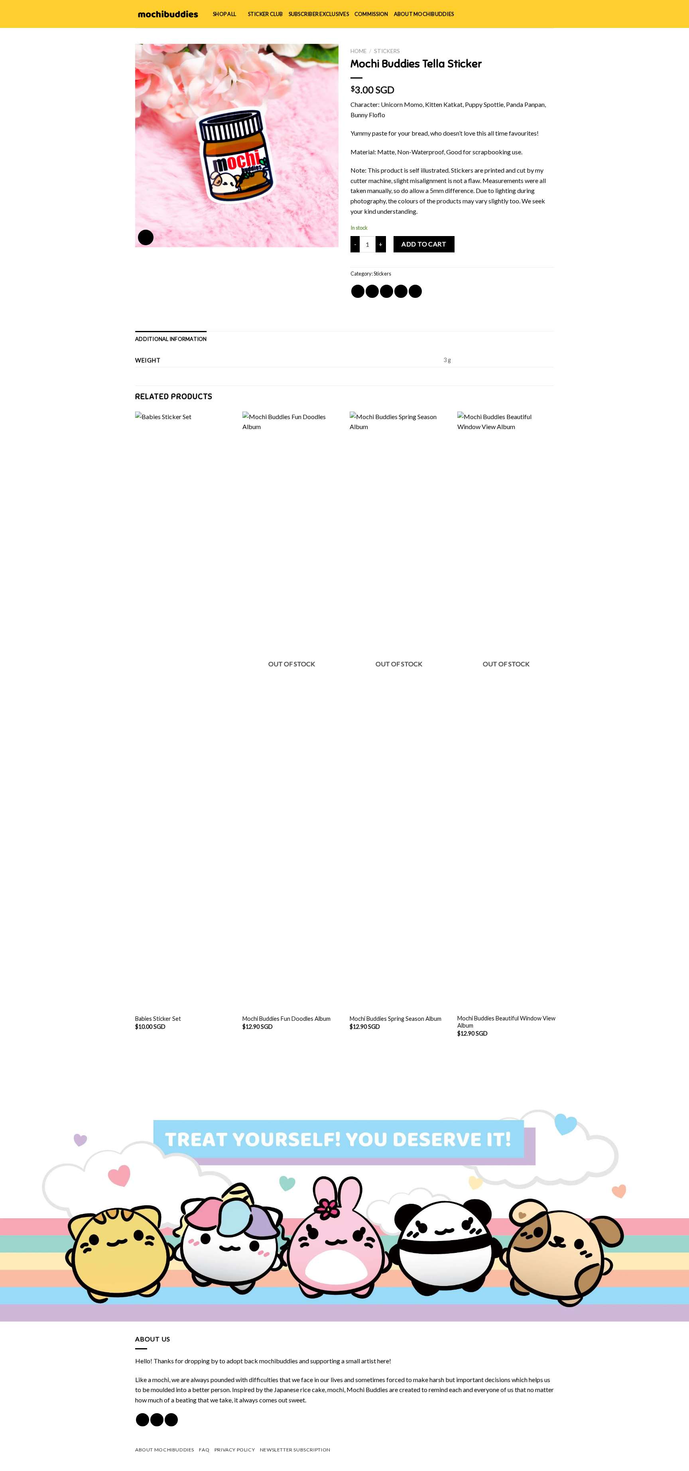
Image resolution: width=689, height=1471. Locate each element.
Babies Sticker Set (158, 1018)
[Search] (524, 14)
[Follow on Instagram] (156, 1419)
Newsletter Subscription (295, 1450)
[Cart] (550, 14)
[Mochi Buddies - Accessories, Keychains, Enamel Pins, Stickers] (168, 14)
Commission (371, 14)
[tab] (171, 339)
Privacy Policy (235, 1450)
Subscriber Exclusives (319, 14)
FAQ (204, 1450)
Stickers (387, 51)
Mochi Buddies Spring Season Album (395, 1018)
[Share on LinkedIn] (415, 291)
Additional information (171, 339)
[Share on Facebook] (357, 291)
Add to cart (424, 244)
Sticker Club (265, 14)
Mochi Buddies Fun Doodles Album (286, 1018)
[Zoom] (146, 237)
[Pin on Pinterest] (400, 291)
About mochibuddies (424, 14)
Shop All (224, 14)
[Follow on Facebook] (142, 1419)
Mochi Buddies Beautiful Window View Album (506, 1022)
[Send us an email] (171, 1419)
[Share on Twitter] (372, 291)
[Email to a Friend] (386, 291)
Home (358, 51)
